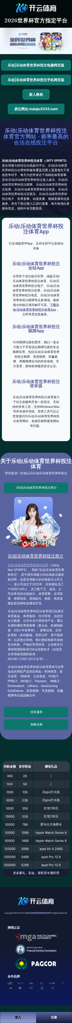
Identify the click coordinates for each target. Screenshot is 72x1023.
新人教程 (36, 94)
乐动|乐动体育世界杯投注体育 (28, 565)
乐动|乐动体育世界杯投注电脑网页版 (36, 65)
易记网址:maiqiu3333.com (36, 109)
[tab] (36, 488)
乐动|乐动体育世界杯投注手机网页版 (36, 80)
